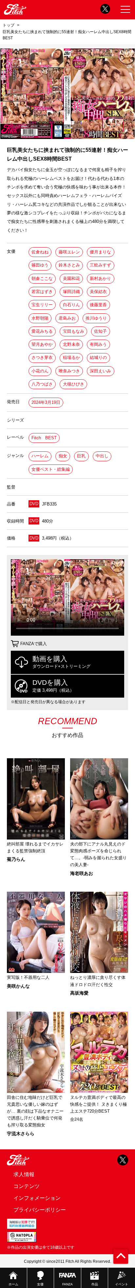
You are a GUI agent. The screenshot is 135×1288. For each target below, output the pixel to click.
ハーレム (39, 455)
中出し (102, 455)
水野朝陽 (39, 318)
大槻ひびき (73, 384)
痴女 (63, 455)
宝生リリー (42, 304)
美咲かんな (18, 986)
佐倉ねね (39, 251)
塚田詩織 (71, 291)
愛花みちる (42, 331)
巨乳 (81, 455)
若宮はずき (42, 291)
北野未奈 (71, 344)
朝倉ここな (42, 278)
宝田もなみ (73, 331)
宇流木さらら (20, 1133)
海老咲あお (81, 873)
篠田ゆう (39, 265)
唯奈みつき (69, 370)
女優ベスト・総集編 (50, 469)
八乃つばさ (42, 384)
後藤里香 (98, 304)
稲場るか (71, 357)
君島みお (67, 318)
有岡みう (98, 344)
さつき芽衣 (42, 357)
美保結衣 (98, 291)
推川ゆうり (96, 318)
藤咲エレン (69, 251)
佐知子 (100, 331)
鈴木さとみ (69, 265)
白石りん (71, 304)
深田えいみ (100, 370)
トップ (8, 25)
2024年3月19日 (45, 402)
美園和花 (71, 278)
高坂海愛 (79, 993)
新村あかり (100, 278)
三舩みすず (100, 265)
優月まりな (100, 251)
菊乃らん (16, 859)
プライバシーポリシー (39, 1210)
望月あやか (42, 344)
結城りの (98, 357)
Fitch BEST (44, 437)
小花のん (39, 370)
